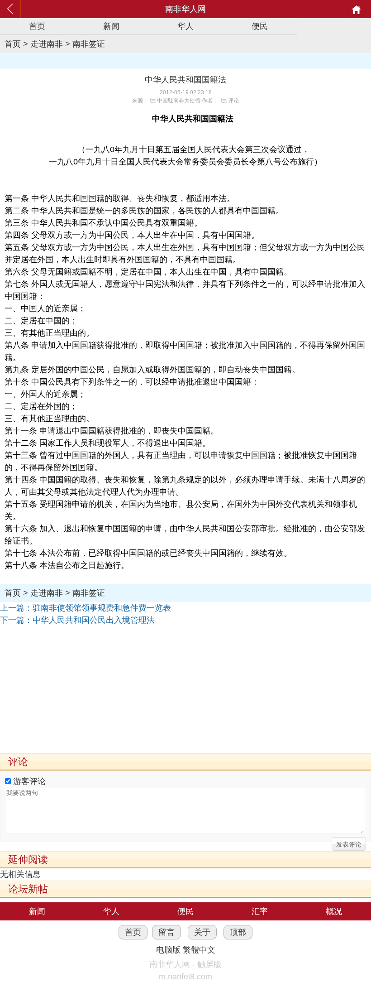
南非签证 (88, 43)
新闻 (111, 26)
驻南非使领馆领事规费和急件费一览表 (102, 607)
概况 (334, 911)
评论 (233, 100)
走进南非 (46, 43)
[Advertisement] (185, 689)
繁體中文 (199, 949)
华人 (185, 26)
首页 (37, 26)
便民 (260, 26)
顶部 (238, 932)
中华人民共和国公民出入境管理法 (94, 620)
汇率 (260, 911)
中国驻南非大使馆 (178, 100)
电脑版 (168, 949)
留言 (166, 932)
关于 (202, 932)
